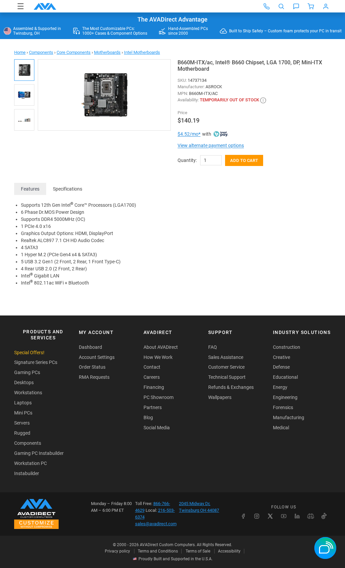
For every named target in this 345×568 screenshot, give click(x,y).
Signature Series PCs (35, 362)
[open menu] (20, 6)
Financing (154, 387)
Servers (22, 423)
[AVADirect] (45, 6)
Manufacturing (288, 417)
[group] (104, 95)
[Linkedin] (297, 516)
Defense (281, 367)
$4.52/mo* (189, 134)
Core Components (74, 52)
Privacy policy (117, 551)
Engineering (285, 397)
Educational (285, 377)
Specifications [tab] (67, 189)
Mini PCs (23, 412)
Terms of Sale (198, 551)
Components (41, 52)
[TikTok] (324, 516)
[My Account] (326, 6)
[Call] (266, 6)
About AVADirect (161, 347)
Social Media (157, 427)
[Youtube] (283, 516)
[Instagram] (256, 516)
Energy (280, 387)
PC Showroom (159, 397)
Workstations (28, 392)
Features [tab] (30, 189)
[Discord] (310, 516)
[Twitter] (270, 516)
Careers (152, 377)
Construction (286, 347)
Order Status (92, 367)
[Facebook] (243, 516)
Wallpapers (219, 397)
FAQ (212, 347)
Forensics (283, 407)
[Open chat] (296, 6)
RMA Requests (94, 377)
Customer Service (226, 367)
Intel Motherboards (142, 52)
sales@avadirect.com (156, 523)
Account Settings (97, 357)
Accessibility (229, 551)
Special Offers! (29, 352)
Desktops (24, 382)
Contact (152, 367)
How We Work (158, 357)
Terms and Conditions (158, 551)
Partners (153, 407)
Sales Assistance (225, 357)
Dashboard (90, 347)
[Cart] (311, 6)
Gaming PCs (27, 372)
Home (20, 52)
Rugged (22, 433)
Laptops (23, 402)
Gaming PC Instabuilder (39, 453)
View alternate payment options (211, 145)
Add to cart (244, 160)
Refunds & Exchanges (231, 387)
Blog (148, 417)
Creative (281, 357)
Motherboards (107, 52)
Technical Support (227, 377)
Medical (281, 427)
